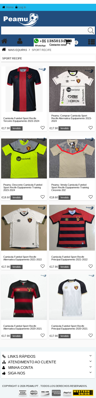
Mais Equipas (17, 50)
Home (10, 7)
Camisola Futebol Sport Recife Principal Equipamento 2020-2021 (69, 327)
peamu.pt (32, 386)
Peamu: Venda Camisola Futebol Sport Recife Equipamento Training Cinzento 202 (70, 187)
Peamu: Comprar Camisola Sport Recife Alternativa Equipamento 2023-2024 (71, 118)
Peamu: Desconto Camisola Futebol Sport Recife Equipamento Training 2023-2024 (22, 187)
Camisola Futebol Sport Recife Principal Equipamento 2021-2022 (69, 258)
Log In (22, 7)
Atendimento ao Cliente (32, 362)
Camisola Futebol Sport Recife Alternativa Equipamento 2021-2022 (22, 258)
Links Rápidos (21, 356)
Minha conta (20, 368)
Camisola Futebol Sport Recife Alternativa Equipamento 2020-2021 (22, 327)
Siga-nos (16, 373)
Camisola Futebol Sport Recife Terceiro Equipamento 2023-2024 (21, 119)
